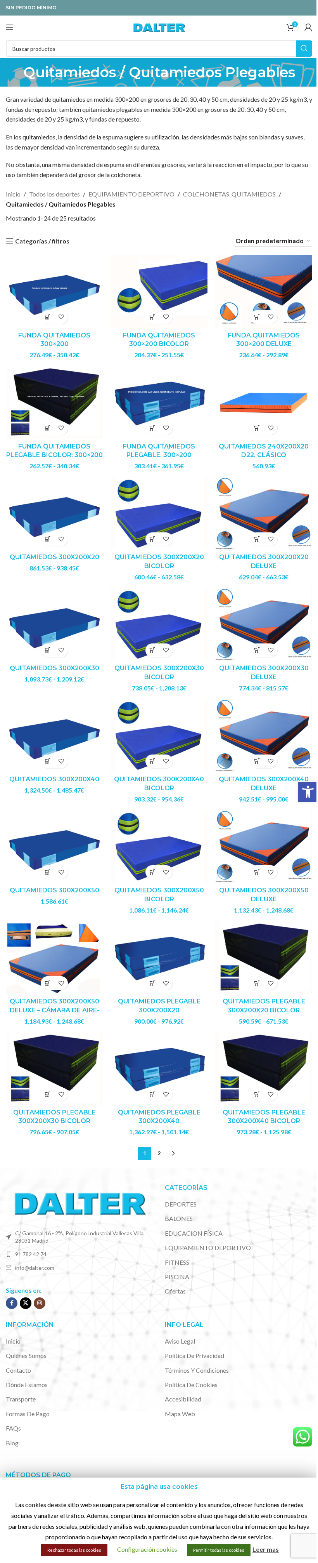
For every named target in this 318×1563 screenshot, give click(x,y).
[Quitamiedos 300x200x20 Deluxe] (263, 513)
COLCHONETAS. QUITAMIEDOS (229, 194)
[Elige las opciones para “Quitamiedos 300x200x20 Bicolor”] (152, 539)
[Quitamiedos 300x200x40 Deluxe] (263, 735)
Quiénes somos (26, 1355)
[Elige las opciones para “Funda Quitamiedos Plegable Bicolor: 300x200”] (47, 428)
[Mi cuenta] (308, 27)
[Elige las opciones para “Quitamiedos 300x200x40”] (47, 761)
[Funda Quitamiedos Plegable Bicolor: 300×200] (54, 402)
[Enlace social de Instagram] (39, 1303)
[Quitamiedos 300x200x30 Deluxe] (263, 624)
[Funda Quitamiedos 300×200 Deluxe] (263, 291)
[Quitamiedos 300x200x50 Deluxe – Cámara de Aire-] (54, 957)
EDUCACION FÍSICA (194, 1233)
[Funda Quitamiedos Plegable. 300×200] (159, 402)
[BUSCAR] (304, 48)
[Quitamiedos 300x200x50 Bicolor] (159, 846)
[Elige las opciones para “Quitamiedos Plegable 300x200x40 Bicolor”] (257, 1094)
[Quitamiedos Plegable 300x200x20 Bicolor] (263, 957)
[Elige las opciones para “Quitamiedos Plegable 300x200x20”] (152, 983)
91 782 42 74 (31, 1254)
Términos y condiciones (197, 1370)
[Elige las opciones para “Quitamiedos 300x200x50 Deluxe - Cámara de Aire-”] (47, 983)
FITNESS (177, 1262)
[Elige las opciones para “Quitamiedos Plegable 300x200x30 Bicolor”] (47, 1094)
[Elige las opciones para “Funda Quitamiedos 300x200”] (47, 317)
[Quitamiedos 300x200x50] (54, 846)
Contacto (18, 1370)
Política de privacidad (194, 1355)
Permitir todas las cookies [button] (218, 1550)
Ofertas (175, 1291)
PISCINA (177, 1276)
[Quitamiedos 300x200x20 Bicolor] (159, 513)
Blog (12, 1443)
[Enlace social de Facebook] (11, 1303)
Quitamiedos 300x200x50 (54, 890)
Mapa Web (180, 1413)
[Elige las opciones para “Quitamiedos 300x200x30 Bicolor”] (152, 650)
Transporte (21, 1399)
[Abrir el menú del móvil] (9, 27)
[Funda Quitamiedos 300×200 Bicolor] (159, 291)
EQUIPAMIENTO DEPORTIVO (131, 194)
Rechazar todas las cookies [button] (74, 1550)
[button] (308, 792)
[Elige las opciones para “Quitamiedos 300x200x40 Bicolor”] (152, 761)
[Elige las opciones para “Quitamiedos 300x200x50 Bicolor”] (152, 872)
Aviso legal (180, 1341)
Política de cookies (191, 1384)
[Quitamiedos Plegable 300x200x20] (159, 957)
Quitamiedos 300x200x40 (54, 779)
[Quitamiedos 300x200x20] (54, 513)
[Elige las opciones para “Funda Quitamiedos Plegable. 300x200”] (152, 428)
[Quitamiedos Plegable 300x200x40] (159, 1068)
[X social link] (25, 1303)
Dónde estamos (27, 1384)
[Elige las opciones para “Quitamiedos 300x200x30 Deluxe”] (257, 650)
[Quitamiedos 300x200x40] (54, 735)
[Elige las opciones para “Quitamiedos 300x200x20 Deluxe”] (257, 539)
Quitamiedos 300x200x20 (54, 557)
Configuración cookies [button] (147, 1549)
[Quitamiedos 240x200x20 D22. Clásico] (263, 402)
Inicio (13, 194)
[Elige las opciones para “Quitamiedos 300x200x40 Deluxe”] (257, 761)
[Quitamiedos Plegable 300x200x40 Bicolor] (263, 1068)
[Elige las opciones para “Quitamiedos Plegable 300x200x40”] (152, 1094)
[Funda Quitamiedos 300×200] (54, 291)
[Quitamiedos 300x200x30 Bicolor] (159, 624)
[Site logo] (159, 26)
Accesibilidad (183, 1399)
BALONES (179, 1218)
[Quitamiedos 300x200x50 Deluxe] (263, 846)
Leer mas (265, 1549)
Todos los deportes (54, 194)
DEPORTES (181, 1204)
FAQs (13, 1428)
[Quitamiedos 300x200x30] (54, 624)
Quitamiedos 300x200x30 (54, 668)
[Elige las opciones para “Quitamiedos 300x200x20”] (47, 539)
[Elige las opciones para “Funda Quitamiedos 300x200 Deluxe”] (257, 317)
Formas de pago (28, 1413)
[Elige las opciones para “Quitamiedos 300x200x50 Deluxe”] (257, 872)
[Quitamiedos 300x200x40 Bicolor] (159, 735)
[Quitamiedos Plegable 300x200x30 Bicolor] (54, 1068)
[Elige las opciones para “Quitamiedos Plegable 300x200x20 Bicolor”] (257, 983)
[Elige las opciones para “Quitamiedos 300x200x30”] (47, 650)
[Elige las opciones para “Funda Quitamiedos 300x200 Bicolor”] (152, 317)
